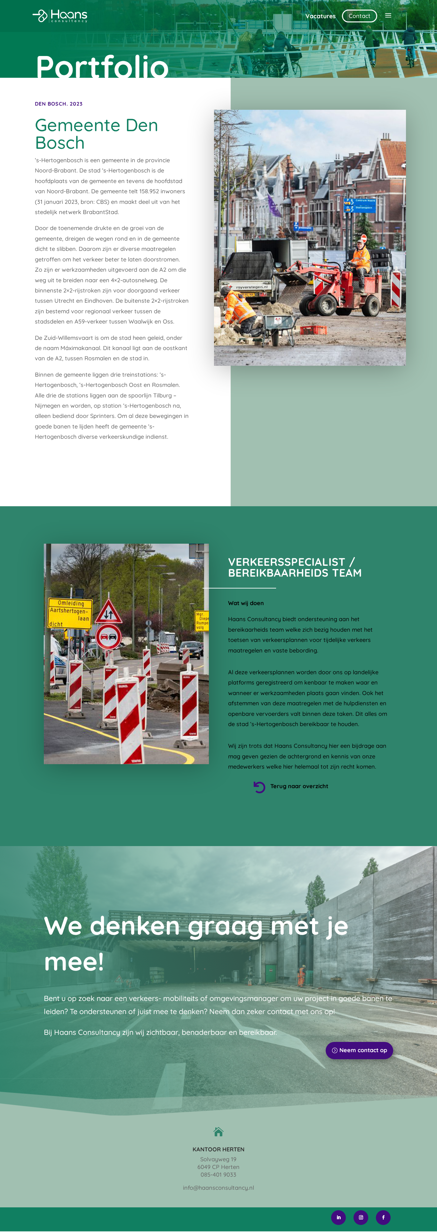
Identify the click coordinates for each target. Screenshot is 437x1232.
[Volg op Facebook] (383, 1217)
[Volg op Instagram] (361, 1217)
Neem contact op (363, 1050)
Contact (359, 16)
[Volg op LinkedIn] (338, 1217)
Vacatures (321, 16)
